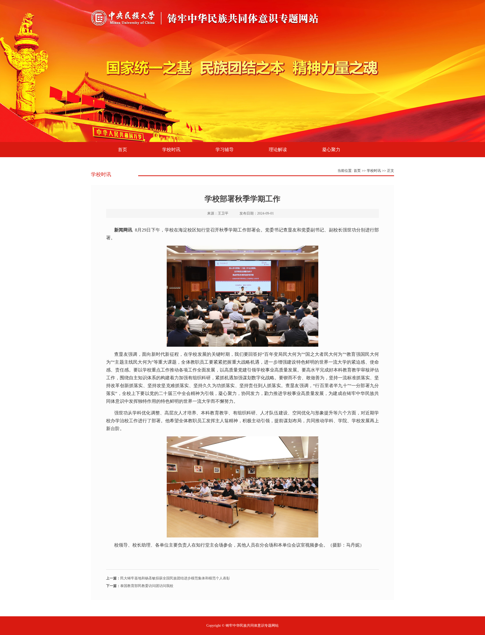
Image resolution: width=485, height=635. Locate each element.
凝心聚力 (331, 149)
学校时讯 (171, 149)
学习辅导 (224, 149)
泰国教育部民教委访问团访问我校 (139, 586)
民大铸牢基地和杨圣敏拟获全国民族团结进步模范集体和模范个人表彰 (168, 578)
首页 (122, 149)
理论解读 (278, 149)
